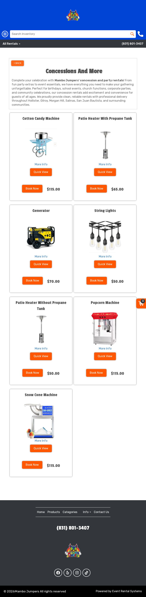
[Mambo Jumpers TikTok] (86, 573)
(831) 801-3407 (132, 43)
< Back (17, 63)
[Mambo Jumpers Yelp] (68, 573)
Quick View (41, 172)
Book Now (32, 188)
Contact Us (101, 512)
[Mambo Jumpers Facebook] (58, 573)
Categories (70, 512)
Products (54, 512)
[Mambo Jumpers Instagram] (77, 573)
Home (41, 512)
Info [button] (86, 512)
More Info (41, 164)
